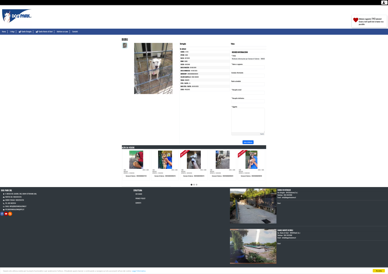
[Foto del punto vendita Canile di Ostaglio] (253, 206)
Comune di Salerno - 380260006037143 (136, 176)
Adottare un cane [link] (62, 31)
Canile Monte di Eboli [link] (46, 31)
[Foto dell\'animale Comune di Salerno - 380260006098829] (223, 159)
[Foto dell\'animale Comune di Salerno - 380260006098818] (251, 159)
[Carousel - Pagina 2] (194, 185)
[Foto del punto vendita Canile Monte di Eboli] (253, 246)
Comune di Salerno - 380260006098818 (251, 176)
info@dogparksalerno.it (18, 206)
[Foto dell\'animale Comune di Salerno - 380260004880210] (165, 159)
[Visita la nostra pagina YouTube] (6, 214)
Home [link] (4, 31)
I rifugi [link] (12, 31)
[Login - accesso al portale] (384, 3)
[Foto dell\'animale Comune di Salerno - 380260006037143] (136, 159)
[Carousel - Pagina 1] (191, 185)
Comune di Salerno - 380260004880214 (193, 176)
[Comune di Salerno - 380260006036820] (153, 68)
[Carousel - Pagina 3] (196, 185)
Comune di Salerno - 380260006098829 (222, 176)
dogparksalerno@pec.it (16, 209)
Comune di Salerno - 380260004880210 (165, 176)
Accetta (379, 270)
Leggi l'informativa (139, 271)
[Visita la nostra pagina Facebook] (2, 214)
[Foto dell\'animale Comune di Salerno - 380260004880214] (194, 159)
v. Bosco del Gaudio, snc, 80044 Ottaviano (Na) (20, 194)
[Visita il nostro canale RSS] (10, 214)
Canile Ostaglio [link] (27, 31)
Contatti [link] (75, 31)
